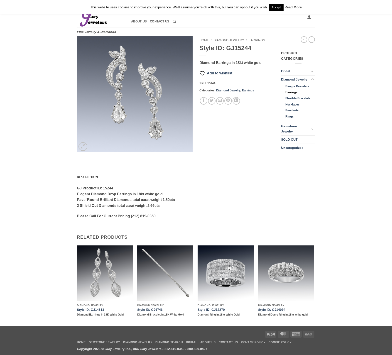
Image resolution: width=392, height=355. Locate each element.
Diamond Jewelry (228, 40)
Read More (293, 7)
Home (204, 40)
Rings (289, 116)
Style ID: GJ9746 (150, 309)
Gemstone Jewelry (289, 128)
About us (139, 21)
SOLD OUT (289, 139)
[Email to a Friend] (220, 101)
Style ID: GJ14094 (271, 309)
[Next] (313, 285)
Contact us (159, 21)
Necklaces (292, 104)
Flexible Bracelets (297, 98)
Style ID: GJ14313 (90, 309)
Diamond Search (169, 342)
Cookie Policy (280, 342)
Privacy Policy (253, 342)
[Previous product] (312, 39)
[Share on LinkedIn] (236, 101)
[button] (309, 17)
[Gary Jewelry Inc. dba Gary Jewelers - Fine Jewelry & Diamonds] (100, 17)
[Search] (174, 21)
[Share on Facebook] (203, 101)
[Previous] (77, 285)
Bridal (285, 71)
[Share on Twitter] (212, 101)
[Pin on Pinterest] (228, 101)
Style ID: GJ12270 (211, 309)
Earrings (257, 40)
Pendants (292, 110)
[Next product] (304, 39)
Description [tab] (87, 177)
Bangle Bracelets (297, 86)
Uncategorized (292, 147)
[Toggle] (312, 71)
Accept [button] (276, 7)
